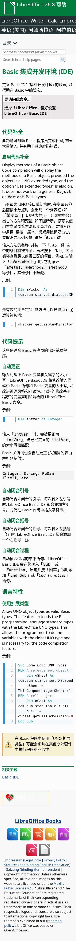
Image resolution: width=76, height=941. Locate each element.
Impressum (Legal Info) (22, 860)
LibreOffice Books (38, 820)
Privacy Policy (54, 860)
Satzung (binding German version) (33, 869)
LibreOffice (14, 20)
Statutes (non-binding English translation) (37, 864)
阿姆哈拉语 (41, 29)
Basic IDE (10, 777)
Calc (53, 20)
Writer (37, 20)
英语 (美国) (13, 29)
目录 (6, 42)
